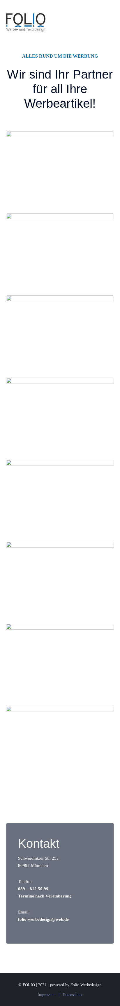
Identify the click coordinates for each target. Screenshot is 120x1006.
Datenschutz (72, 995)
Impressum (47, 995)
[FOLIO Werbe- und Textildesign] (25, 21)
